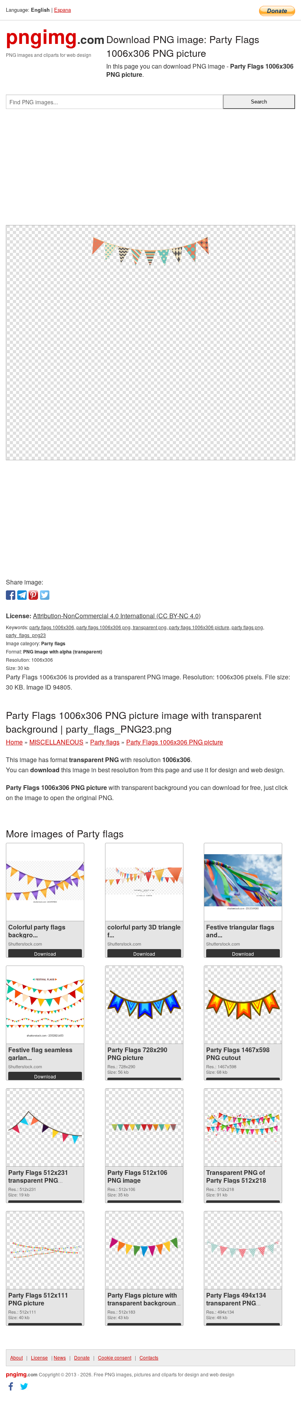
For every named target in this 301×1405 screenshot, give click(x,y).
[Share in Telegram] (22, 595)
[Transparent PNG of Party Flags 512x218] (243, 1127)
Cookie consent (114, 1357)
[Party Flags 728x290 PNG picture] (144, 1004)
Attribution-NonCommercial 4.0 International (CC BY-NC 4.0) (117, 615)
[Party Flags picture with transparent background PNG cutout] (144, 1250)
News (60, 1357)
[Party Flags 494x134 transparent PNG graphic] (243, 1250)
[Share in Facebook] (10, 595)
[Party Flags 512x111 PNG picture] (45, 1250)
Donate (82, 1357)
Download (45, 953)
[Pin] (33, 595)
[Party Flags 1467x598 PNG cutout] (243, 1005)
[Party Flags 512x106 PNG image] (144, 1127)
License (39, 1357)
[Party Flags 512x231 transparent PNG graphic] (45, 1127)
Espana (62, 9)
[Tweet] (44, 595)
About (16, 1357)
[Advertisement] (150, 170)
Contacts (149, 1357)
